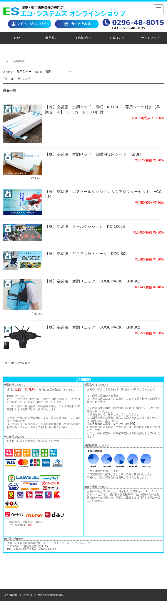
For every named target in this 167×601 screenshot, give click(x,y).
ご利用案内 (50, 38)
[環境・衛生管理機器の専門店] (65, 14)
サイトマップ (150, 38)
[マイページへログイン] (30, 29)
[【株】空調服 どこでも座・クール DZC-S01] (22, 260)
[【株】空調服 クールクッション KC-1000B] (22, 232)
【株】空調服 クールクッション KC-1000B (85, 226)
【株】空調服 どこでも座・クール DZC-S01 (86, 254)
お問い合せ (83, 38)
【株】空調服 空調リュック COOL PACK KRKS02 (92, 327)
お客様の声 (117, 38)
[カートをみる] (77, 29)
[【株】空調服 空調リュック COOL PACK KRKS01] (22, 294)
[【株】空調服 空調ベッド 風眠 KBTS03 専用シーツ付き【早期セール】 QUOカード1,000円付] (22, 124)
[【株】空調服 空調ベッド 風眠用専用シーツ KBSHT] (22, 163)
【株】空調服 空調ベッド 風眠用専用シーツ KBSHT (94, 154)
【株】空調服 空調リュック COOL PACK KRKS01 (92, 281)
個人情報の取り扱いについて (18, 595)
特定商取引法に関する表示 (51, 595)
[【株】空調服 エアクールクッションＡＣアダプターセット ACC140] (22, 202)
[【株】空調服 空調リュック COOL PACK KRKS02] (22, 337)
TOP (16, 38)
